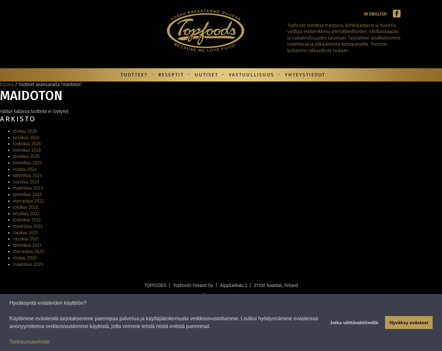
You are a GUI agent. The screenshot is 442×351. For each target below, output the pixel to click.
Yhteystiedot (305, 75)
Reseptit (171, 75)
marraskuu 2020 (28, 251)
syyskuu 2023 (26, 182)
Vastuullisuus (251, 75)
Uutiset (206, 75)
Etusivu (7, 84)
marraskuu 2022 (28, 201)
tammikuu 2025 (27, 163)
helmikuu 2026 (27, 150)
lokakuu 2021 (25, 233)
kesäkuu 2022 (26, 213)
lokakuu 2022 (25, 207)
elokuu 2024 (25, 169)
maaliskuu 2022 (28, 226)
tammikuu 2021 (27, 245)
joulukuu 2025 (26, 156)
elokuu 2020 (25, 258)
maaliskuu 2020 (28, 264)
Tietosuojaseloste (29, 342)
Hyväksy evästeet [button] (409, 322)
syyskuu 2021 (26, 239)
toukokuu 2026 (27, 144)
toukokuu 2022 (27, 220)
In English (375, 14)
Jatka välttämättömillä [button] (354, 322)
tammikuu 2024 (27, 175)
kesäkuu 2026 (26, 137)
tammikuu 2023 (27, 194)
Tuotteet (134, 75)
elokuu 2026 (25, 131)
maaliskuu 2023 (28, 188)
